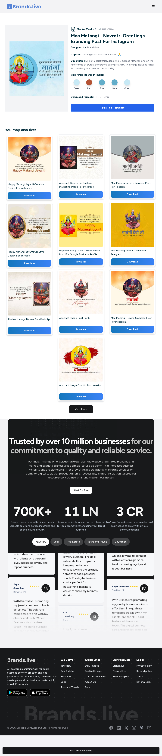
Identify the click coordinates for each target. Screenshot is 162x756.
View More (81, 409)
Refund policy (144, 671)
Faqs (87, 687)
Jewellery (66, 665)
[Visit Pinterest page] (143, 728)
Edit (23, 163)
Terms (139, 676)
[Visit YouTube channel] (151, 728)
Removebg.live (121, 676)
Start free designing (81, 750)
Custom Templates (96, 676)
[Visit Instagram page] (136, 728)
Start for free (81, 490)
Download (29, 195)
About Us (90, 681)
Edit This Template (113, 107)
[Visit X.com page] (128, 728)
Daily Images (92, 665)
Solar (63, 681)
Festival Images (94, 671)
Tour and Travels (70, 687)
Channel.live (119, 671)
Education (66, 676)
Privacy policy (144, 665)
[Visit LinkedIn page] (121, 728)
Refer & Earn (143, 681)
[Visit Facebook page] (113, 728)
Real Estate (67, 671)
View (34, 163)
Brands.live (21, 660)
